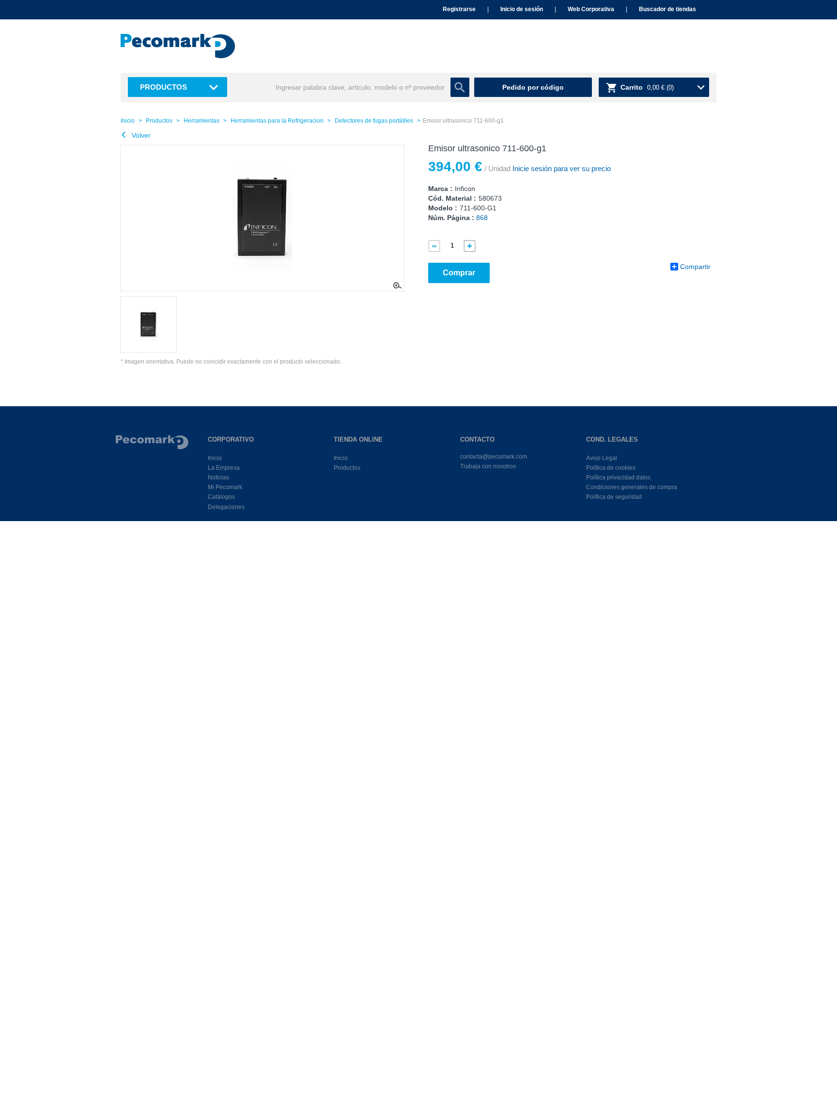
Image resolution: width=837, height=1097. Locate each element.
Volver (140, 135)
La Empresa (224, 467)
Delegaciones (226, 507)
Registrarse (459, 9)
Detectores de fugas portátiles (374, 120)
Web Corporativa (591, 9)
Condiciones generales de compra (631, 487)
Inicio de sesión (521, 9)
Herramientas (201, 120)
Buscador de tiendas (667, 9)
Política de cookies (611, 467)
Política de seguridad (614, 496)
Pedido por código (533, 87)
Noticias (218, 477)
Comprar (459, 273)
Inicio (128, 120)
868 (482, 218)
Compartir (695, 266)
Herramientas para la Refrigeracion (277, 120)
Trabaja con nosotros (488, 466)
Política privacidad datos (618, 477)
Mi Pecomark (225, 487)
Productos (163, 87)
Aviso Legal (601, 458)
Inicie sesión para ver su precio (561, 168)
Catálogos (221, 496)
